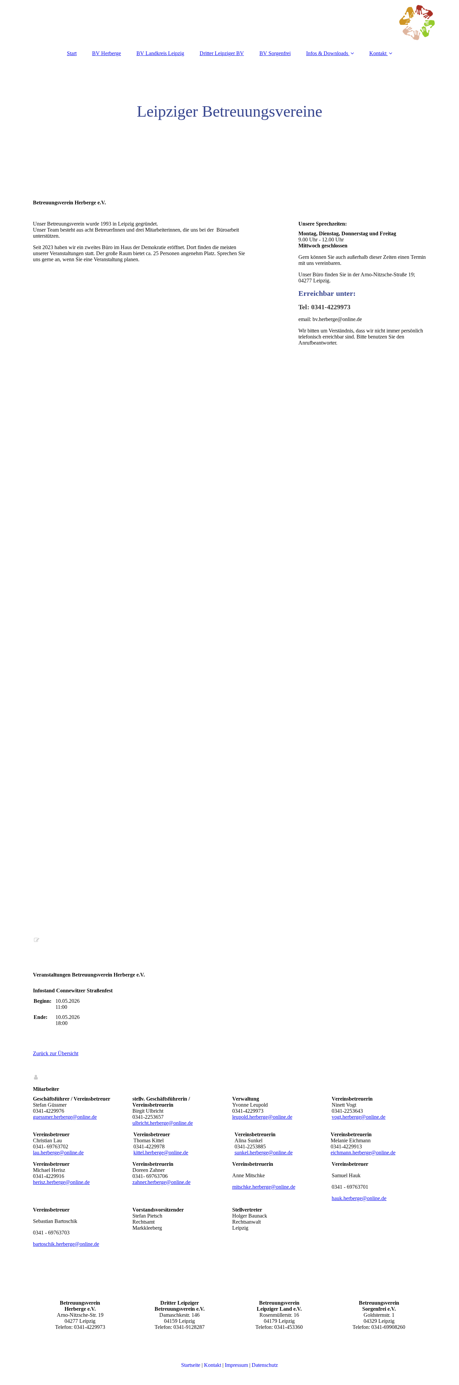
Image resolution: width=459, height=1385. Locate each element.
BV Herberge (106, 53)
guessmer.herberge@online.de (65, 1117)
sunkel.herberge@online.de (264, 1152)
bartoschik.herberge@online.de (66, 1244)
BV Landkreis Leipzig (160, 53)
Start (72, 53)
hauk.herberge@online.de (359, 1198)
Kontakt (377, 53)
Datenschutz (265, 1365)
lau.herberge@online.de (58, 1152)
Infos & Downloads (327, 53)
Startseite (190, 1365)
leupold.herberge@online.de (262, 1117)
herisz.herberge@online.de (61, 1182)
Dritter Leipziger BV (222, 53)
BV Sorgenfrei (275, 53)
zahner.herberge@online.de (161, 1182)
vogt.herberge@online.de (358, 1117)
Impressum (236, 1365)
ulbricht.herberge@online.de (162, 1123)
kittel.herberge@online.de (160, 1152)
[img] (229, 22)
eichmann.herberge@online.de (363, 1152)
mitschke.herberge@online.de (263, 1187)
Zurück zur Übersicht (55, 1053)
